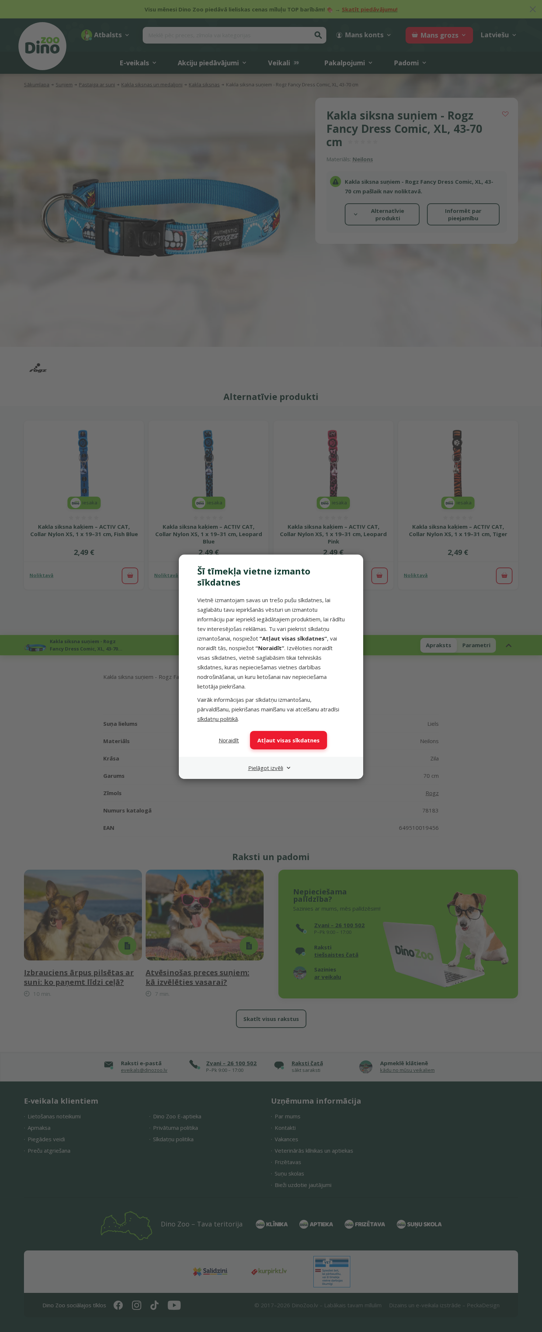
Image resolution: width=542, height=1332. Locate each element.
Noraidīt (229, 740)
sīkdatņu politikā (217, 718)
